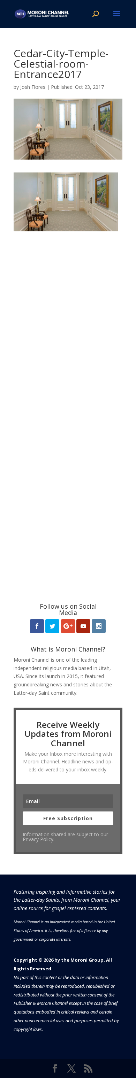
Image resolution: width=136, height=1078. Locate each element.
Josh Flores (32, 87)
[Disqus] (68, 318)
